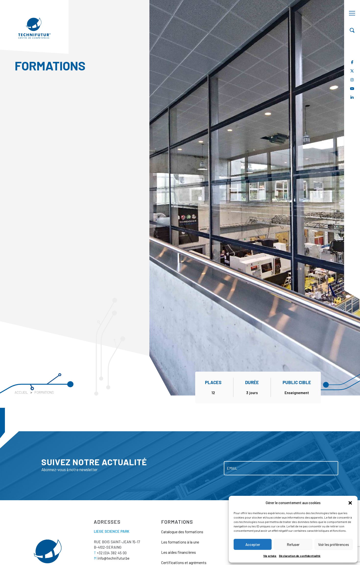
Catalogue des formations (182, 531)
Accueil (21, 392)
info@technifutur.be (112, 558)
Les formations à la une (180, 542)
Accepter (252, 544)
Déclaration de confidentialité (300, 555)
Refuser (293, 544)
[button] (350, 502)
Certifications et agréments (183, 562)
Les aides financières (178, 552)
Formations (44, 392)
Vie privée (269, 555)
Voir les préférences (333, 544)
